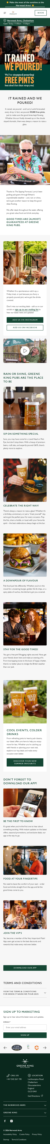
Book (41, 13)
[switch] (43, 575)
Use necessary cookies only (25, 618)
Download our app (25, 968)
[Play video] (25, 350)
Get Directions (34, 1096)
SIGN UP (25, 1035)
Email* (6, 1022)
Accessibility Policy (10, 1134)
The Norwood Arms (14, 1105)
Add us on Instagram (25, 320)
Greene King (10, 1113)
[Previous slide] (5, 1048)
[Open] (4, 12)
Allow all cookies (25, 610)
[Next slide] (45, 1048)
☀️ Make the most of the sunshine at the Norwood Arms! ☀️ (25, 4)
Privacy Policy (37, 1134)
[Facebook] (4, 1121)
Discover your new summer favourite (25, 762)
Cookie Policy (24, 1134)
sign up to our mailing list (26, 309)
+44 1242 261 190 (14, 1079)
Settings (38, 602)
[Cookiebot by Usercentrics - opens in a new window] (36, 523)
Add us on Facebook (25, 327)
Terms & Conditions (19, 1140)
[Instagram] (11, 1121)
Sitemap (6, 1140)
